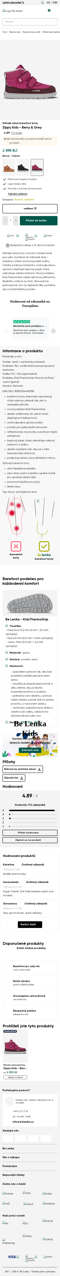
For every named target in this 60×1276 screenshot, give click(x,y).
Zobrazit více (30, 750)
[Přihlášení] (40, 11)
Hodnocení (12, 787)
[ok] (53, 22)
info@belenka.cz (23, 1122)
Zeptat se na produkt (28, 840)
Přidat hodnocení (28, 833)
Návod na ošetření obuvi (20, 769)
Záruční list (11, 778)
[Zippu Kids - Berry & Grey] (37, 167)
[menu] (56, 12)
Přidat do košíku (36, 220)
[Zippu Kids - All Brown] (8, 167)
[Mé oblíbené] (32, 11)
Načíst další (28, 924)
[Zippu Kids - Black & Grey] (23, 167)
